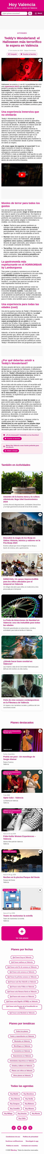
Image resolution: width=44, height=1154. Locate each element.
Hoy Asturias (22, 1113)
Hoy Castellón (15, 1108)
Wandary (14, 1150)
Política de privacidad (30, 1136)
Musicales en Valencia (22, 1041)
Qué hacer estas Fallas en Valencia (22, 986)
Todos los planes (22, 1031)
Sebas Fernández (30, 50)
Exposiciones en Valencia (22, 1056)
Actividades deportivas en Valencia (22, 1061)
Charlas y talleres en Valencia (22, 1065)
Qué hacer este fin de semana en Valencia (22, 967)
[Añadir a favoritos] (40, 60)
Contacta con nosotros (29, 1145)
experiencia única (12, 86)
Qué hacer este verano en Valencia (22, 996)
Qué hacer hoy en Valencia (22, 957)
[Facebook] (25, 1128)
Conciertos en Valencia (22, 1051)
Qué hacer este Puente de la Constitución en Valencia (22, 1007)
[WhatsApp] (14, 1128)
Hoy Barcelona (29, 1094)
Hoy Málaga (8, 1113)
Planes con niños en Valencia (22, 1070)
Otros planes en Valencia (22, 1075)
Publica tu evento (12, 1145)
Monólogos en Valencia (22, 1046)
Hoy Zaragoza (15, 1103)
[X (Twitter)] (30, 1128)
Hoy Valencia (15, 1099)
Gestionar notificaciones (14, 1141)
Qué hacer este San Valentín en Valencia (22, 982)
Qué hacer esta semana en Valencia (22, 972)
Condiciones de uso (13, 1136)
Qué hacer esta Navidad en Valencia (22, 1013)
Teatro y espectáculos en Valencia (22, 1036)
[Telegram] (19, 1128)
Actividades (22, 33)
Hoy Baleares (29, 1103)
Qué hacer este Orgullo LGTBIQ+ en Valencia (22, 1001)
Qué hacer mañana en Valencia (22, 962)
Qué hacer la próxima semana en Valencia (22, 977)
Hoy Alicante (29, 1108)
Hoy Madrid (14, 1094)
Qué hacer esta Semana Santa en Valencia (22, 991)
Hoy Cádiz (22, 1118)
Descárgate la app (32, 1141)
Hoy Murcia (36, 1113)
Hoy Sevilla (29, 1099)
